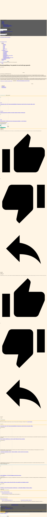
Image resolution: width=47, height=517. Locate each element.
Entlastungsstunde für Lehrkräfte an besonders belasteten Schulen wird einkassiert (12, 112)
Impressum (5, 513)
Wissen (4, 47)
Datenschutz (1, 513)
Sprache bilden (5, 54)
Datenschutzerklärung (5, 24)
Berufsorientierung (4, 87)
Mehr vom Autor (8, 95)
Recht (4, 48)
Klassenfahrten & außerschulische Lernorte (8, 57)
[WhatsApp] (12, 70)
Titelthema (4, 44)
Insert (7, 516)
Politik (4, 46)
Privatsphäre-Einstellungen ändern (7, 25)
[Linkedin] (15, 70)
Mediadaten (3, 22)
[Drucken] (20, 70)
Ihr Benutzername (9, 29)
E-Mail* (8, 126)
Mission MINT (5, 56)
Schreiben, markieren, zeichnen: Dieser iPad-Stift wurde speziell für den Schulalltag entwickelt (14, 482)
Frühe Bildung (5, 53)
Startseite (3, 21)
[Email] (17, 70)
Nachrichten (1, 111)
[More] (23, 70)
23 (4, 440)
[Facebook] (7, 70)
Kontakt (3, 23)
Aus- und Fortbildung (5, 51)
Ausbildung (3, 86)
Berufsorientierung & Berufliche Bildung (8, 55)
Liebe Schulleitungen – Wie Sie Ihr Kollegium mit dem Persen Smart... (10, 475)
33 (4, 427)
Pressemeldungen (4, 59)
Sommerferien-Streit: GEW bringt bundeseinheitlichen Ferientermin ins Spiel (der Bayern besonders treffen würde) (17, 104)
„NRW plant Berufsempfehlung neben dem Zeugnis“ (23, 80)
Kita (3, 49)
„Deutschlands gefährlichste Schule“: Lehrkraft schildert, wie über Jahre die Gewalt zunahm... (14, 451)
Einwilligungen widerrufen (6, 26)
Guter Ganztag (5, 52)
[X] (9, 70)
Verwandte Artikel (2, 95)
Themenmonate (3, 50)
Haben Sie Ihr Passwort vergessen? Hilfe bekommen (6, 31)
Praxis (4, 45)
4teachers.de (6, 512)
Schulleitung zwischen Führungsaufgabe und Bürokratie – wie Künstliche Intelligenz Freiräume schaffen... (16, 487)
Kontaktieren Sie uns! (14, 504)
